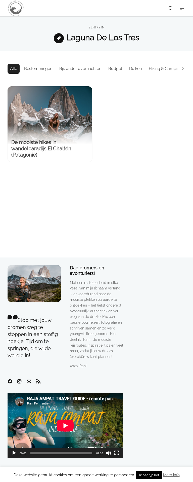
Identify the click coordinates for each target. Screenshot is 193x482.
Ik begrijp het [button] (149, 475)
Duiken (135, 68)
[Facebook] (10, 381)
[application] (65, 425)
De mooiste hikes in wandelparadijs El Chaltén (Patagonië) (41, 148)
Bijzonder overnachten (80, 68)
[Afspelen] (14, 453)
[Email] (29, 381)
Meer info (171, 475)
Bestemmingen (38, 68)
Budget (115, 68)
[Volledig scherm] (116, 453)
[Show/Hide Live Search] (170, 8)
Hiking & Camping (165, 68)
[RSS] (38, 381)
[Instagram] (19, 381)
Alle (13, 68)
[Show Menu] (181, 8)
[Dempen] (108, 453)
